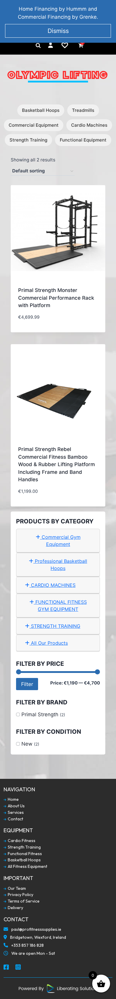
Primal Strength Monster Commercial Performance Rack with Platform (56, 297)
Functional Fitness (24, 853)
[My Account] (50, 45)
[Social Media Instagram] (18, 967)
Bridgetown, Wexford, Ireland (37, 937)
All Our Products (48, 643)
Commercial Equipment (34, 125)
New (26, 744)
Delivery (15, 907)
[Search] (38, 45)
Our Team (16, 888)
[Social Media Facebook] (7, 967)
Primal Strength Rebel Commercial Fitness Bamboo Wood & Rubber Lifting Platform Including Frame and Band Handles (56, 464)
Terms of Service (23, 901)
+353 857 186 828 (27, 945)
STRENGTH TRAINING (54, 626)
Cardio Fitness (21, 840)
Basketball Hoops (40, 110)
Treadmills (83, 110)
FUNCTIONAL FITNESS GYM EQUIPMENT (60, 605)
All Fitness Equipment (27, 866)
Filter (27, 684)
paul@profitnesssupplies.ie (35, 929)
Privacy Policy (20, 894)
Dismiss (58, 30)
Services (15, 812)
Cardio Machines (89, 125)
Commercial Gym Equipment (60, 540)
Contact (15, 819)
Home (13, 799)
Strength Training (28, 140)
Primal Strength (39, 714)
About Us (16, 806)
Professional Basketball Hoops (60, 564)
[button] (77, 321)
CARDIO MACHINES (52, 585)
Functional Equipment (83, 140)
